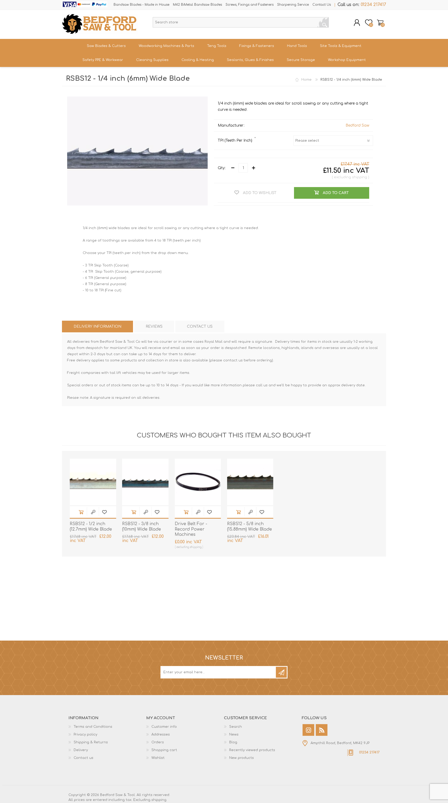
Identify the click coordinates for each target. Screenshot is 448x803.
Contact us (83, 758)
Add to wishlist (104, 512)
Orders (157, 742)
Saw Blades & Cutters (106, 46)
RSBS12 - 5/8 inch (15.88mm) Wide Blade (249, 526)
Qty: (222, 168)
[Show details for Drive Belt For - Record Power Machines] (198, 482)
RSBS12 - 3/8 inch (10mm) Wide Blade (141, 526)
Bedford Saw (357, 125)
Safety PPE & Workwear (102, 60)
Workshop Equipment (347, 60)
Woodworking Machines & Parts (166, 46)
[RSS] (321, 730)
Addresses (160, 734)
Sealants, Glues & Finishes (250, 60)
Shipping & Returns (91, 742)
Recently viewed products (252, 750)
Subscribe (281, 672)
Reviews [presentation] (154, 326)
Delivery (81, 750)
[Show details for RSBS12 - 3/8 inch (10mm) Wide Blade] (145, 482)
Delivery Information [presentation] (97, 326)
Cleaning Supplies (152, 60)
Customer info (164, 727)
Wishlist (158, 758)
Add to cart (81, 512)
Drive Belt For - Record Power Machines (191, 529)
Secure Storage (301, 60)
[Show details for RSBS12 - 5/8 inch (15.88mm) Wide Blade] (250, 482)
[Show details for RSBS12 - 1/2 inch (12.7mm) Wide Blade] (93, 482)
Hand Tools (297, 46)
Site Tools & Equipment (340, 46)
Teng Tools (216, 46)
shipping (359, 177)
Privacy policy (85, 734)
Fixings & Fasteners (256, 46)
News (234, 734)
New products (241, 758)
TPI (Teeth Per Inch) (235, 140)
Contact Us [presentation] (200, 326)
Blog (233, 742)
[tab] (97, 326)
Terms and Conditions (93, 727)
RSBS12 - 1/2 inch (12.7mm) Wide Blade (91, 526)
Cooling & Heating (197, 60)
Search (323, 22)
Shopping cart (380, 22)
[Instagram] (308, 730)
